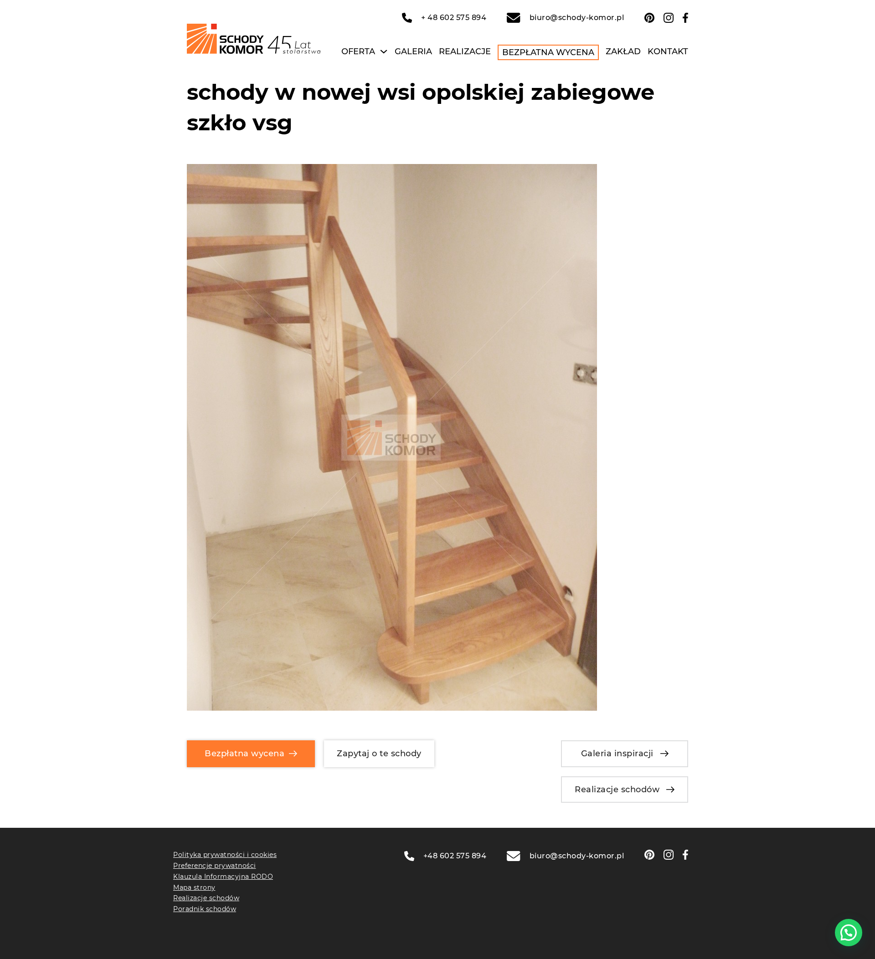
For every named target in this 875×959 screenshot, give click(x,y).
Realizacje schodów (617, 790)
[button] (848, 932)
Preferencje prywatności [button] (214, 866)
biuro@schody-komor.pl (577, 17)
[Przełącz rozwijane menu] (384, 51)
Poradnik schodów (204, 909)
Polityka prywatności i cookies (225, 855)
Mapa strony (194, 887)
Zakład (623, 51)
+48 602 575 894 (455, 855)
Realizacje (465, 51)
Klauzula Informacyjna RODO (223, 876)
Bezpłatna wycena (548, 52)
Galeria (413, 51)
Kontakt (668, 51)
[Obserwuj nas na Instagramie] (669, 18)
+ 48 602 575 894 (453, 17)
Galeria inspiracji (617, 754)
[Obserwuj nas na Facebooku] (685, 18)
